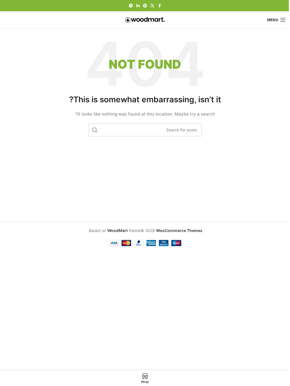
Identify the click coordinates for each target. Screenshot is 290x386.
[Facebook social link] (159, 6)
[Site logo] (145, 19)
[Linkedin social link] (138, 6)
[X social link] (152, 6)
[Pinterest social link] (145, 6)
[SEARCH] (94, 129)
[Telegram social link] (131, 6)
